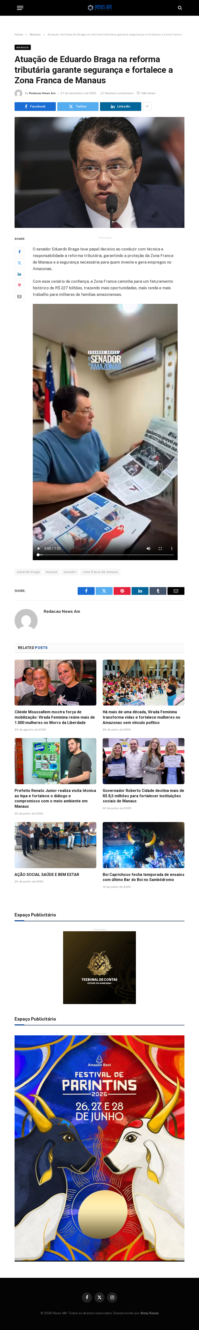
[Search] (179, 7)
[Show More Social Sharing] (147, 106)
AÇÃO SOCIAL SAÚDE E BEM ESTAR (47, 874)
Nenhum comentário (119, 93)
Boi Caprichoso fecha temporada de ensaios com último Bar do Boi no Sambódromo (143, 877)
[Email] (19, 296)
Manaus (23, 47)
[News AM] (99, 8)
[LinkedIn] (19, 274)
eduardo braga (28, 572)
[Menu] (20, 7)
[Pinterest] (19, 285)
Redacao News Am (42, 93)
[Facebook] (19, 251)
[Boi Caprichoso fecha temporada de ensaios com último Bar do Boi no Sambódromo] (143, 845)
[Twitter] (19, 262)
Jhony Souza (149, 1313)
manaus (52, 572)
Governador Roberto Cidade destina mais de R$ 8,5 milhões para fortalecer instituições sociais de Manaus (143, 796)
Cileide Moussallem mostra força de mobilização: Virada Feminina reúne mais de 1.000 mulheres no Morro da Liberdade (55, 717)
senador (70, 572)
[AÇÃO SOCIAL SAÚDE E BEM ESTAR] (55, 845)
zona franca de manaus (100, 572)
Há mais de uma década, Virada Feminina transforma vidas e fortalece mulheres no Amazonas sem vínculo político (141, 717)
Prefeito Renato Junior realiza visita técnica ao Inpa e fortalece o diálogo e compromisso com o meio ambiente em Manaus (55, 798)
